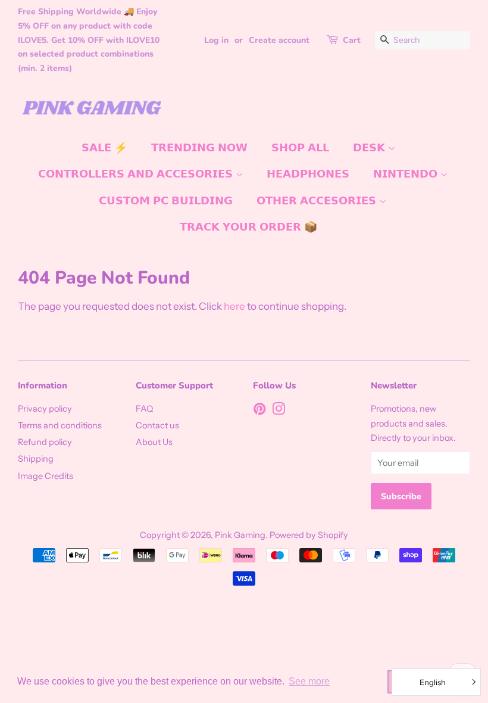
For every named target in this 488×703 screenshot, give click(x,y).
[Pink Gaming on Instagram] (278, 411)
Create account (279, 40)
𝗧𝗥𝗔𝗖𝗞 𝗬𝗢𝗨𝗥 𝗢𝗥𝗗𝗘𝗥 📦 (248, 227)
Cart (352, 40)
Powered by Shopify (309, 535)
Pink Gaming (240, 535)
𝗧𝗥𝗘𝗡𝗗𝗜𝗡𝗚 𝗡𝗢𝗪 (199, 148)
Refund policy (45, 442)
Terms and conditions (60, 425)
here (234, 306)
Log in (216, 40)
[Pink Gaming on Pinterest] (259, 411)
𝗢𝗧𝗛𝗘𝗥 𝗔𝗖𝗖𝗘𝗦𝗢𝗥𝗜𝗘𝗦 (317, 201)
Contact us (157, 425)
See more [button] (309, 681)
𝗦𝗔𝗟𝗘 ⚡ (104, 148)
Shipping (36, 458)
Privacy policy (45, 408)
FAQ (144, 408)
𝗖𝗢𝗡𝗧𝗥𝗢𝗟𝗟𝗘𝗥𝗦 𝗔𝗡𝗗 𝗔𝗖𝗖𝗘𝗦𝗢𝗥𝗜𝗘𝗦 (137, 174)
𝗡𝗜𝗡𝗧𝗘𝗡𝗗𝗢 (406, 174)
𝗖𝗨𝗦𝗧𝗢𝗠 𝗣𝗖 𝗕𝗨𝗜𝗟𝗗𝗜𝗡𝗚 (166, 201)
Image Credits (45, 476)
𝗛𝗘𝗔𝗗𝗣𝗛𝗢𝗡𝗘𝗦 (308, 174)
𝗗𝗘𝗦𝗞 (370, 148)
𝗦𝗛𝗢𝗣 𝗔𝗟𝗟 (300, 148)
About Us (154, 442)
